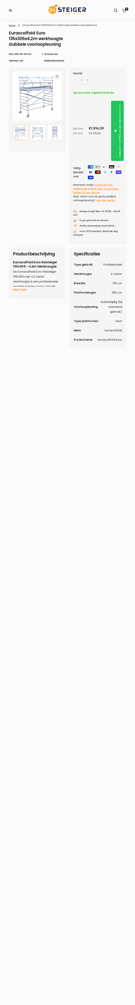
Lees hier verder (105, 200)
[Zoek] (115, 10)
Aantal (77, 73)
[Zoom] (57, 76)
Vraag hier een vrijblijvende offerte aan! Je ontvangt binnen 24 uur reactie (96, 188)
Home (12, 25)
